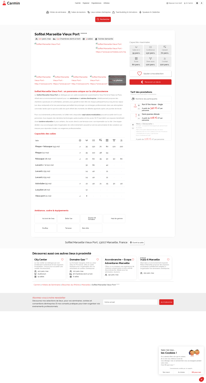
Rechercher (104, 19)
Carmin (78, 3)
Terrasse (68, 228)
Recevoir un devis (153, 82)
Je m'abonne (166, 302)
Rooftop (45, 228)
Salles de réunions (78, 12)
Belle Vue (68, 218)
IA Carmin (189, 3)
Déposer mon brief (175, 3)
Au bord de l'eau (48, 218)
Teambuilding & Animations (126, 12)
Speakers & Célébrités (151, 12)
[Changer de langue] (197, 3)
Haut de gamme (117, 218)
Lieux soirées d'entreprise (101, 12)
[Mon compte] (201, 3)
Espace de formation (92, 218)
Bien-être (85, 228)
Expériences (96, 3)
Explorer (86, 3)
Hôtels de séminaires (58, 12)
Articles (107, 3)
